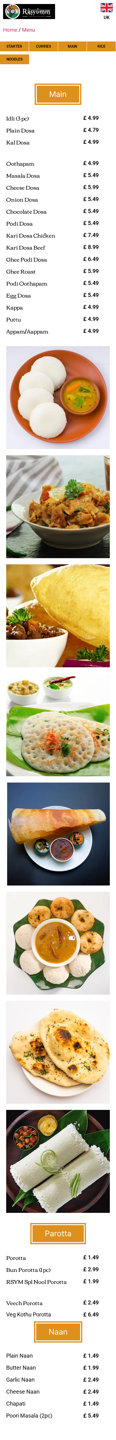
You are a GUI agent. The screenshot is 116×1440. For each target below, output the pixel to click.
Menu (28, 30)
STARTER (14, 46)
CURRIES (43, 46)
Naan (58, 1331)
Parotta (58, 1233)
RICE (101, 46)
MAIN (72, 46)
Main (58, 94)
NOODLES (14, 59)
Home (10, 30)
